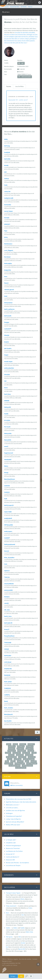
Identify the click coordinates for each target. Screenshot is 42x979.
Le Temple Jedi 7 (11, 840)
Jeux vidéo (26, 753)
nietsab (6, 649)
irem (5, 564)
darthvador (7, 655)
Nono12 (6, 551)
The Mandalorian (14, 765)
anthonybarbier (9, 368)
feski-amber (8, 682)
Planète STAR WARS (16, 2)
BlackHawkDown (9, 479)
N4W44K (6, 401)
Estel (5, 296)
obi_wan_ (7, 610)
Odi (5, 381)
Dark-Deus (7, 394)
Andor (9, 744)
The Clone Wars (32, 763)
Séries (13, 761)
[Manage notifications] (38, 964)
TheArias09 (7, 642)
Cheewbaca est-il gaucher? (14, 816)
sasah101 (7, 486)
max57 (6, 446)
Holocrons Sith (10, 860)
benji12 (6, 342)
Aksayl (6, 472)
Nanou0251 (7, 440)
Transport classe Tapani (13, 893)
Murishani (7, 257)
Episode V (12, 748)
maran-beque (8, 211)
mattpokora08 (8, 198)
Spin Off (33, 761)
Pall (20, 937)
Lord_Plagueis (8, 250)
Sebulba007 (7, 459)
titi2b (6, 139)
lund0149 (7, 152)
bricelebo (7, 420)
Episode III (12, 746)
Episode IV (21, 746)
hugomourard (8, 453)
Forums (8, 86)
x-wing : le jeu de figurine (13, 819)
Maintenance (8, 244)
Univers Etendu (27, 765)
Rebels (10, 759)
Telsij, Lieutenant (11, 906)
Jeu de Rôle (16, 753)
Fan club (30, 750)
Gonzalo (6, 218)
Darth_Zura (7, 616)
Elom (7, 913)
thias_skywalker (9, 557)
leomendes (7, 205)
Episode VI (20, 748)
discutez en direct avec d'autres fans (15, 34)
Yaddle (8, 928)
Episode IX (30, 746)
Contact (34, 959)
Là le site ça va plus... (12, 808)
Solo (26, 761)
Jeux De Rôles (19, 86)
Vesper (6, 355)
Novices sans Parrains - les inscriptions (17, 863)
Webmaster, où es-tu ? (12, 805)
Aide (21, 976)
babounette (7, 433)
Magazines (20, 755)
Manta (22, 899)
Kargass (6, 322)
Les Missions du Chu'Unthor (14, 851)
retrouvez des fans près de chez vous (15, 43)
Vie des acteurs (21, 767)
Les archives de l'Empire (13, 865)
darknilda (7, 159)
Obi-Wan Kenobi (11, 757)
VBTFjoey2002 (8, 525)
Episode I (23, 744)
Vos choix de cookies (25, 959)
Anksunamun (8, 303)
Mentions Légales (12, 959)
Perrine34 (7, 427)
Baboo (6, 466)
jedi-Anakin (7, 348)
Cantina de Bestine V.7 (12, 857)
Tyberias (7, 577)
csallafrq (7, 695)
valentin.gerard (9, 289)
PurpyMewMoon (9, 636)
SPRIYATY (7, 224)
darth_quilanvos (9, 309)
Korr (23, 915)
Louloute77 (7, 329)
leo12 (6, 388)
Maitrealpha (8, 263)
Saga (6, 761)
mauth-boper (8, 361)
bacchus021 (8, 721)
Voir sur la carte (26, 77)
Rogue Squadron (28, 759)
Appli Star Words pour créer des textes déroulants (21, 802)
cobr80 (6, 603)
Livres (34, 753)
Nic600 (6, 165)
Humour (8, 753)
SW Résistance (19, 763)
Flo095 (6, 414)
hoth (5, 499)
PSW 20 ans (31, 757)
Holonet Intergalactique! (13, 845)
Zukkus (6, 178)
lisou (5, 276)
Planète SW (22, 757)
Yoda (31, 932)
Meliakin (7, 597)
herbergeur (9, 813)
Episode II (31, 744)
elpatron (7, 571)
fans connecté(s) (16, 784)
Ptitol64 (6, 335)
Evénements (21, 750)
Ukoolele (7, 374)
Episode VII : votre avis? (18, 100)
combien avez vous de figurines (15, 810)
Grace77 (6, 629)
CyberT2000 (8, 512)
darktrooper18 (8, 505)
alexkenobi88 (8, 590)
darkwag (7, 146)
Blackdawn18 (8, 714)
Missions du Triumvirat (13, 848)
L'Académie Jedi (10, 843)
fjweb (6, 701)
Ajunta (20, 949)
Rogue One (17, 759)
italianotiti (7, 407)
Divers (15, 744)
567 (22, 63)
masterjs (7, 492)
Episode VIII (11, 750)
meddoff (6, 538)
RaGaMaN (7, 675)
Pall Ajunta (9, 937)
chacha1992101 (9, 584)
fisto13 (6, 283)
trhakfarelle (8, 669)
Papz (5, 231)
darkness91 (7, 316)
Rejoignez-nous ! (7, 961)
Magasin (11, 755)
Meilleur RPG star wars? (13, 825)
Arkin (6, 237)
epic (5, 172)
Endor (30, 908)
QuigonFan (7, 270)
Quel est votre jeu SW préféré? (15, 822)
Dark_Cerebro (8, 708)
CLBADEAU (7, 688)
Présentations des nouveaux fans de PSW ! (19, 799)
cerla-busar (7, 662)
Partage (12, 976)
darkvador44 (8, 623)
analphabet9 (8, 518)
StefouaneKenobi (9, 544)
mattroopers (8, 531)
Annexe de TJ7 (10, 854)
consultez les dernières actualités (25, 32)
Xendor (23, 943)
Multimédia (29, 755)
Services (20, 761)
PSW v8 (4, 959)
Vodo (5, 185)
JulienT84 (7, 191)
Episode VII (29, 748)
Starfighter (9, 763)
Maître (15, 928)
